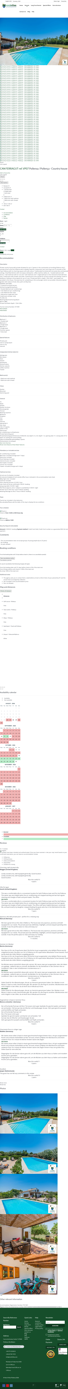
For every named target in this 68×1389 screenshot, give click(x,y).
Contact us (22, 11)
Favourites (63, 1)
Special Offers (47, 5)
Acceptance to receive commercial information (54, 1335)
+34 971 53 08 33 (10, 1351)
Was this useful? (34, 880)
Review (6, 218)
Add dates (3, 229)
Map (5, 216)
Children (2, 238)
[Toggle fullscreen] (2, 179)
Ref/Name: (12, 1326)
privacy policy (52, 1330)
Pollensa (26, 1337)
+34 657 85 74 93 (10, 1354)
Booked (6, 832)
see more (4, 899)
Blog (29, 11)
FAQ (33, 11)
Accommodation (8, 212)
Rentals (27, 5)
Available (7, 836)
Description (4, 182)
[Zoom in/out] (4, 179)
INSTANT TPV (51, 1347)
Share (2, 177)
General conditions (38, 1322)
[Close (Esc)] (0, 179)
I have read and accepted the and (55, 1330)
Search (19, 1327)
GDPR (26, 1339)
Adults (2, 231)
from (1, 221)
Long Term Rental (36, 5)
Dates (1, 225)
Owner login (57, 1)
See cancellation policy (7, 558)
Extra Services (57, 5)
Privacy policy (39, 1328)
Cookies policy (39, 1325)
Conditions (7, 214)
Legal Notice (38, 1326)
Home (21, 5)
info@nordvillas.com (11, 1357)
